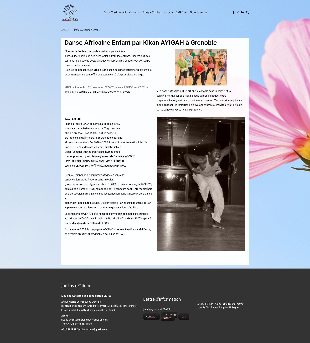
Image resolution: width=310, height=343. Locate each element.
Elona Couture (198, 12)
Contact (151, 316)
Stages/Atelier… (152, 12)
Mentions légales (169, 316)
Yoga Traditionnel (115, 12)
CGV (184, 316)
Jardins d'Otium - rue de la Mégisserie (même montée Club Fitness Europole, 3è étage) (220, 306)
